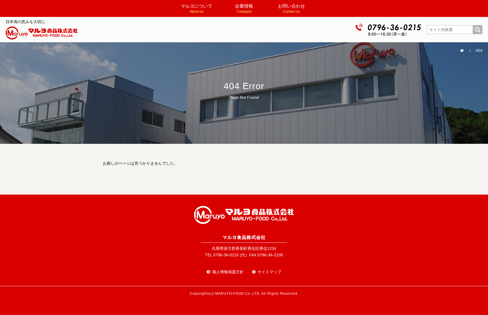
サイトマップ (269, 272)
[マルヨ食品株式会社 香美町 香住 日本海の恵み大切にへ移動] (462, 51)
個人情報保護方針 (228, 272)
